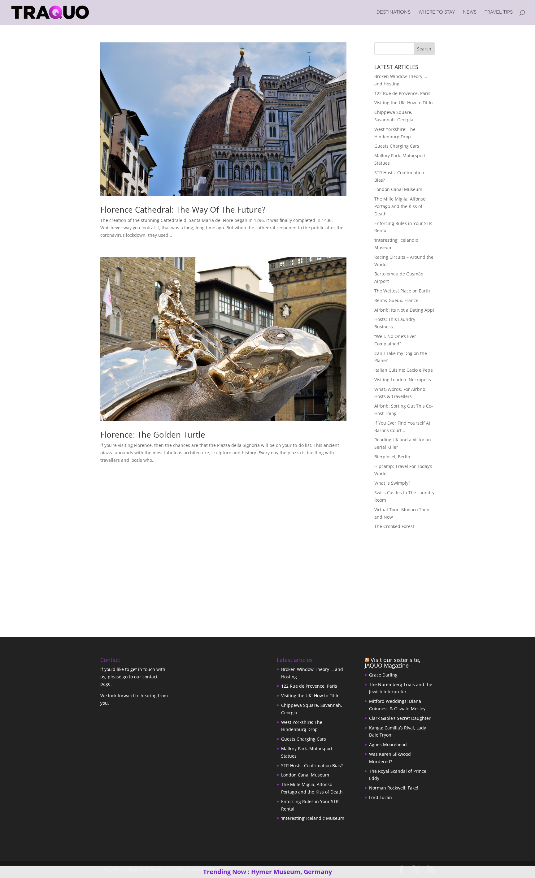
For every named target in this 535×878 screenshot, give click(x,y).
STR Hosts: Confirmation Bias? (312, 765)
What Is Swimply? (392, 483)
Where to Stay (437, 12)
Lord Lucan (380, 797)
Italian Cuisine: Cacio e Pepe (403, 370)
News (469, 12)
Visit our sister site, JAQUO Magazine (392, 662)
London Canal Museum (398, 189)
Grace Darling (383, 675)
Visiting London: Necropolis (402, 380)
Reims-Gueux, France (396, 300)
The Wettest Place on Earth (402, 291)
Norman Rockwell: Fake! (393, 788)
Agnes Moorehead (388, 744)
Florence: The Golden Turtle (152, 434)
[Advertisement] (413, 578)
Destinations (393, 12)
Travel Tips (499, 12)
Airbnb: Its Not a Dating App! (404, 310)
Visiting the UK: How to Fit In (403, 103)
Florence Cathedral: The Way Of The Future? (182, 209)
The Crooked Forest (394, 526)
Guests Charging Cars (396, 146)
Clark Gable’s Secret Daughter (400, 718)
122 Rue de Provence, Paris (402, 93)
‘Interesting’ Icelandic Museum (312, 818)
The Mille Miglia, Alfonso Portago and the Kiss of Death (399, 206)
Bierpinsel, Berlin (392, 457)
